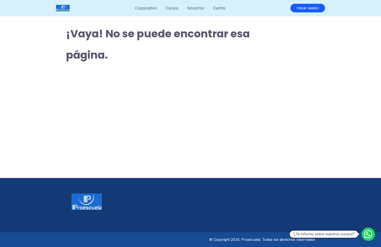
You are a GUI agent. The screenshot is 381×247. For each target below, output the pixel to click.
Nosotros (195, 8)
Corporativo (146, 8)
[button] (368, 234)
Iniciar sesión (308, 8)
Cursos (172, 8)
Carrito (219, 8)
